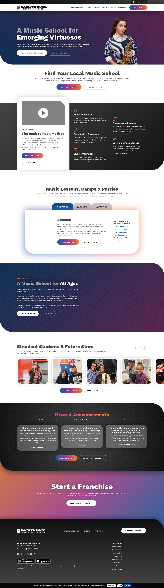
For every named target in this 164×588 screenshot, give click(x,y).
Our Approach (31, 162)
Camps (88, 7)
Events (104, 7)
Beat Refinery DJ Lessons (121, 239)
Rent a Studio (117, 559)
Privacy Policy (56, 566)
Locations (115, 566)
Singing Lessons (121, 235)
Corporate (117, 543)
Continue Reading (36, 447)
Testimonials (116, 550)
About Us (48, 314)
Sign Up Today (138, 8)
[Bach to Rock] (32, 7)
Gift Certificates (118, 556)
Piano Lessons (121, 226)
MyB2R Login (89, 2)
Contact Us (111, 2)
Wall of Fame (122, 7)
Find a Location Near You (32, 53)
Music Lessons (77, 7)
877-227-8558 (140, 2)
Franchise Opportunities (81, 503)
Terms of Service (68, 566)
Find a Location (123, 2)
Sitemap (20, 568)
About (112, 7)
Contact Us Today (60, 53)
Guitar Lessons (121, 229)
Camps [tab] (83, 207)
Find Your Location (133, 531)
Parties (96, 7)
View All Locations (69, 87)
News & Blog (117, 553)
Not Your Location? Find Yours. (27, 545)
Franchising (100, 2)
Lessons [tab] (63, 207)
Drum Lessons (121, 232)
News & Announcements (93, 458)
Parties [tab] (102, 207)
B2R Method (116, 546)
